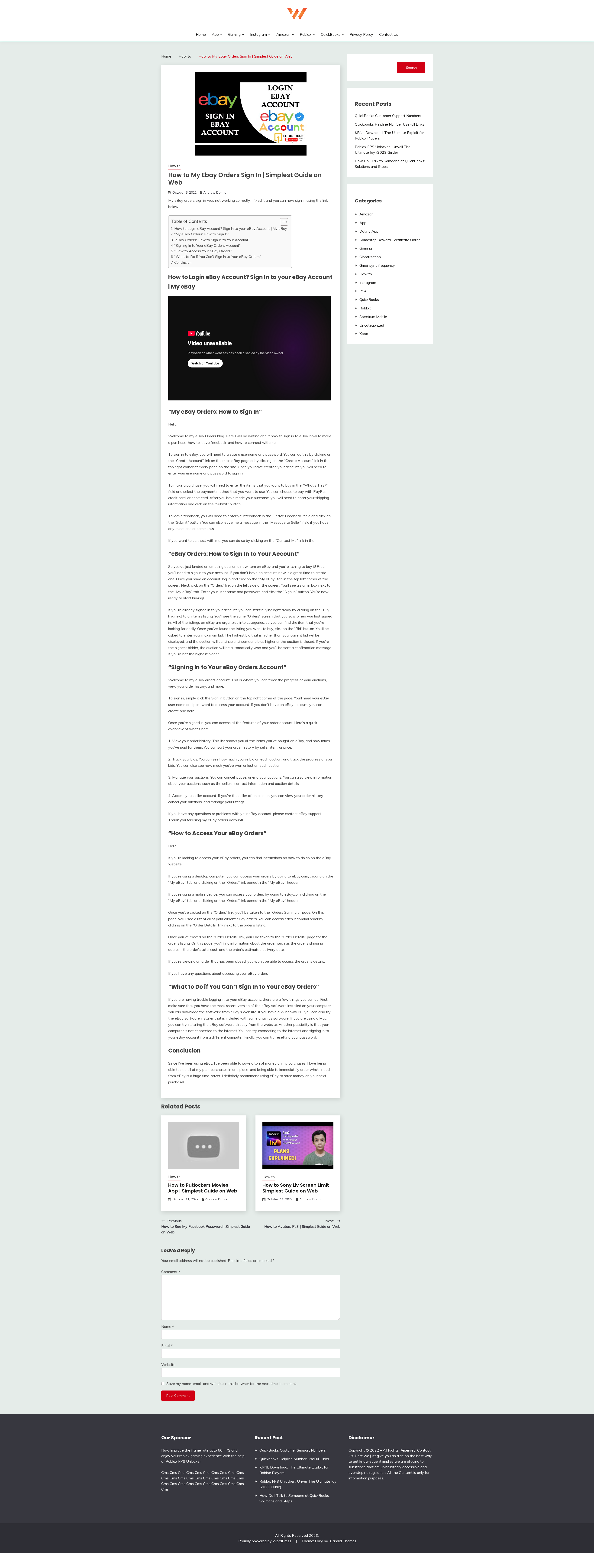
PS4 (363, 291)
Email (167, 1345)
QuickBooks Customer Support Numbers (388, 115)
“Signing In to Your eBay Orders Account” (207, 245)
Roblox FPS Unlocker (183, 1461)
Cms (165, 1472)
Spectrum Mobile (373, 316)
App (215, 34)
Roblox (305, 34)
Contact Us (388, 34)
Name (167, 1326)
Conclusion (182, 262)
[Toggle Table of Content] (282, 222)
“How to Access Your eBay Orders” (203, 251)
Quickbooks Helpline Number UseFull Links (389, 124)
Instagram (258, 34)
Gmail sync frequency (377, 265)
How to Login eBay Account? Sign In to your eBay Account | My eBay (230, 228)
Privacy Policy (361, 34)
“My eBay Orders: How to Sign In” (201, 234)
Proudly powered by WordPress (265, 1541)
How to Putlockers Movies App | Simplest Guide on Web (202, 1188)
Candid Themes (343, 1541)
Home (201, 34)
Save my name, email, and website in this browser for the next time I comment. (231, 1383)
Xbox (363, 333)
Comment (170, 1271)
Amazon (283, 34)
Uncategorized (371, 325)
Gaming (234, 34)
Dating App (368, 231)
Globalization (370, 256)
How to (174, 166)
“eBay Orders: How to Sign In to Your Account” (212, 240)
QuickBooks (330, 34)
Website (168, 1364)
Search (411, 67)
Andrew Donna (214, 192)
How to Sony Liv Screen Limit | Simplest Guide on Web (297, 1188)
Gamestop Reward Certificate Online (390, 239)
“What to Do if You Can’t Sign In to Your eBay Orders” (217, 256)
